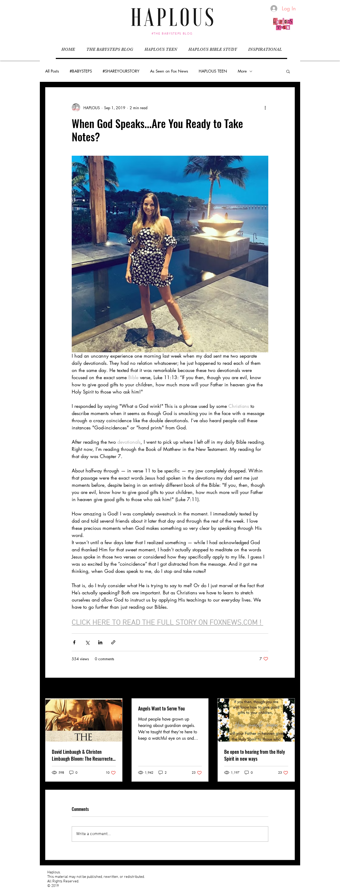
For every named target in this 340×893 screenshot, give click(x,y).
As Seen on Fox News (169, 71)
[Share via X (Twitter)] (87, 642)
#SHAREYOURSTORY (121, 71)
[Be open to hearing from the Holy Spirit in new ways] (256, 720)
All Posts (52, 71)
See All (289, 688)
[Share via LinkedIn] (100, 642)
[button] (288, 71)
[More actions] (265, 107)
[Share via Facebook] (74, 642)
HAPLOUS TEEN (213, 71)
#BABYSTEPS (81, 71)
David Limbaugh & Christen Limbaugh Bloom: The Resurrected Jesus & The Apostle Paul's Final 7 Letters (83, 755)
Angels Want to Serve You (161, 708)
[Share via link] (113, 642)
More (242, 71)
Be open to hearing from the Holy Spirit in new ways (254, 755)
